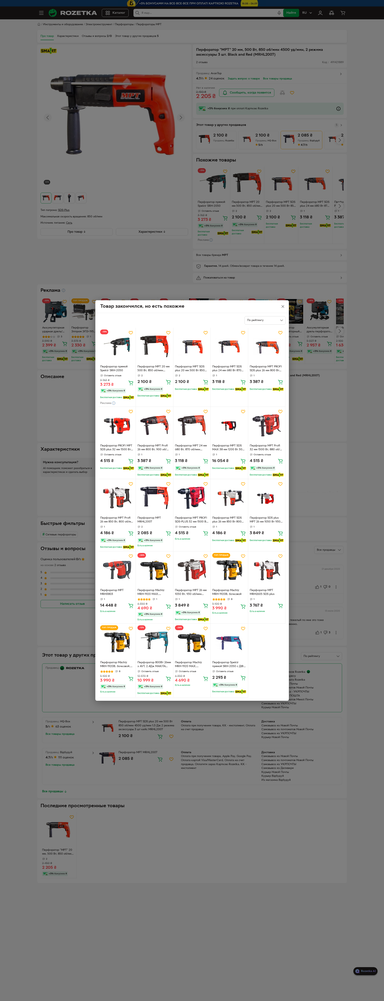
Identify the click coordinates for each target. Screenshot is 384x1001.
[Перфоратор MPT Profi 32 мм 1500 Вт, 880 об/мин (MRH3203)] (267, 425)
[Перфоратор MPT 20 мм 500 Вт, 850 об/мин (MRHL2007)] (154, 346)
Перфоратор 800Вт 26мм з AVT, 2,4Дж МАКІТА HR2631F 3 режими (154, 664)
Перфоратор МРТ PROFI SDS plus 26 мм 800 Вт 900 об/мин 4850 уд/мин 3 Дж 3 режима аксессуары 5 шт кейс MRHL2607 (266, 369)
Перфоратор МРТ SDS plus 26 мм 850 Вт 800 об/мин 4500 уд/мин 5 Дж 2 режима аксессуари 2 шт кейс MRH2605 (229, 520)
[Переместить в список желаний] (131, 332)
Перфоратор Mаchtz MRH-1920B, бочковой (226, 592)
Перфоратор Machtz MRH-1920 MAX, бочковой (188, 664)
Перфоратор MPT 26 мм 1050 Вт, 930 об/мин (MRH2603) (191, 592)
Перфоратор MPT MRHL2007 (149, 520)
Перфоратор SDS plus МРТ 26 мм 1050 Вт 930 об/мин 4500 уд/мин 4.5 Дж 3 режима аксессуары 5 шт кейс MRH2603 (267, 520)
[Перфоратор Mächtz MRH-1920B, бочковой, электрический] (117, 642)
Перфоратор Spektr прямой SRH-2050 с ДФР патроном (228, 664)
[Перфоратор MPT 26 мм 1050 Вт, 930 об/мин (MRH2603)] (192, 570)
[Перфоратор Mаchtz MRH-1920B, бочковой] (229, 570)
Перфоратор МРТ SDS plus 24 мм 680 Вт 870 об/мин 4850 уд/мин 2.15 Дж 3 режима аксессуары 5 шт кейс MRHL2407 (229, 369)
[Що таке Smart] (128, 397)
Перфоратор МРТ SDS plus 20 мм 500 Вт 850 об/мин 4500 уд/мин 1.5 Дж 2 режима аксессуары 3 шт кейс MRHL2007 (192, 369)
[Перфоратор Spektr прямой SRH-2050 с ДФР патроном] (229, 642)
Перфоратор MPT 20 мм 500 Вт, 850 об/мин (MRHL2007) (153, 369)
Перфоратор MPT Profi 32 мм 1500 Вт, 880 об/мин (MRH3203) (265, 448)
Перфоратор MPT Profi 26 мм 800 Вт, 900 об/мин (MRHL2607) (152, 448)
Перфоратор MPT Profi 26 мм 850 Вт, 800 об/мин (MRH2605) (117, 520)
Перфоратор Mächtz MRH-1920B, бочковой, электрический (115, 664)
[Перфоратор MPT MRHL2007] (154, 498)
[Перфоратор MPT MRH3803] (117, 570)
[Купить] (131, 383)
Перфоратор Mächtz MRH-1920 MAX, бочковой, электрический (150, 592)
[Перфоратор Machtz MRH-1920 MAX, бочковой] (192, 642)
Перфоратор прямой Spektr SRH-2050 (114, 368)
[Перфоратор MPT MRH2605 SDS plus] (267, 570)
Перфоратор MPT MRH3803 (112, 592)
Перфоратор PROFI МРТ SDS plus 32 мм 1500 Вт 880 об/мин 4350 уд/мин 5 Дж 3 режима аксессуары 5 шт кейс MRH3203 (116, 448)
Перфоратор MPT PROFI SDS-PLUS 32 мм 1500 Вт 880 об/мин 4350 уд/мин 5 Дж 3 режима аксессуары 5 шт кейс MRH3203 (191, 520)
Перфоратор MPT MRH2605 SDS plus (262, 592)
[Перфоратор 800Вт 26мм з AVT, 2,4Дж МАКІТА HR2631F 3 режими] (154, 642)
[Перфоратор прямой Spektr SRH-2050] (117, 346)
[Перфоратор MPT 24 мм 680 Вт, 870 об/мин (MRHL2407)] (192, 425)
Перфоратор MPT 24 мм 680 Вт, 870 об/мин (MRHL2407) (191, 448)
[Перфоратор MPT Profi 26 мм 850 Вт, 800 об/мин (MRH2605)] (117, 498)
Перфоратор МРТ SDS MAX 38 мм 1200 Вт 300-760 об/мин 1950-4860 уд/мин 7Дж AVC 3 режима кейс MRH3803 (228, 448)
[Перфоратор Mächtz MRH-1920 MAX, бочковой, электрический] (154, 570)
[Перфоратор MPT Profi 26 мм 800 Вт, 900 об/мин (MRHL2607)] (154, 425)
